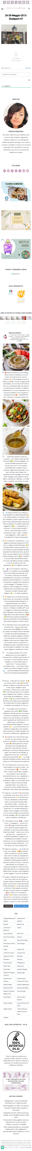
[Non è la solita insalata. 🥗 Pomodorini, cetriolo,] (16, 413)
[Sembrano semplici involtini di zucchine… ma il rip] (16, 469)
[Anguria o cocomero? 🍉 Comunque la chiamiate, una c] (16, 805)
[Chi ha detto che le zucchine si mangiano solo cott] (16, 721)
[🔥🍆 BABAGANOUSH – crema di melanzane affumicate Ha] (16, 357)
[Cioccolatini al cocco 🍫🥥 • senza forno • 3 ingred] (16, 833)
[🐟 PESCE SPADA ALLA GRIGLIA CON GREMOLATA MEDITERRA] (16, 525)
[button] (2, 9)
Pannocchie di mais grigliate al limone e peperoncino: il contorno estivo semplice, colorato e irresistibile (16, 1122)
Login (28, 68)
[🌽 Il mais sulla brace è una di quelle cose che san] (16, 497)
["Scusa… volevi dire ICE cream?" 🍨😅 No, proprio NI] (16, 693)
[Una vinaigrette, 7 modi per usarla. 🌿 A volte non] (16, 441)
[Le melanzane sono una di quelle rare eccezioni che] (16, 637)
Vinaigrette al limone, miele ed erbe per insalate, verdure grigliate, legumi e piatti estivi (16, 1115)
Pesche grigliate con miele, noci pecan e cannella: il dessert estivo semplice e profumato (16, 1108)
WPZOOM (29, 1147)
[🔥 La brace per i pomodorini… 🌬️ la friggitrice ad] (16, 553)
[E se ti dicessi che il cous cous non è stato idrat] (16, 777)
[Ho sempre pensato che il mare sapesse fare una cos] (16, 665)
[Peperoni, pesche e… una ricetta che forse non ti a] (16, 861)
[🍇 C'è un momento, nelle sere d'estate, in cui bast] (16, 581)
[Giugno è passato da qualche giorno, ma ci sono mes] (16, 889)
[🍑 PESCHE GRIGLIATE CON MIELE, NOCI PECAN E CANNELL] (16, 385)
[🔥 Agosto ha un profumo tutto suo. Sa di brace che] (16, 609)
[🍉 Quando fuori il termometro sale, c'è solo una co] (16, 749)
